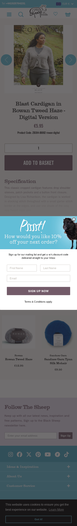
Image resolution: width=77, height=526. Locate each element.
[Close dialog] (74, 219)
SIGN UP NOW (38, 291)
